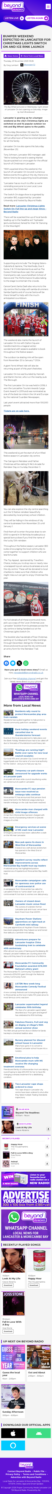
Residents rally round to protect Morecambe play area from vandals (25, 714)
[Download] (48, 1129)
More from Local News (33, 56)
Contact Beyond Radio (19, 1471)
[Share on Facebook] (6, 663)
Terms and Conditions (34, 1474)
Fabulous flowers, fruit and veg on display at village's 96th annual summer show (31, 1025)
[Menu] (48, 6)
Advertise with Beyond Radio (26, 1477)
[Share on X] (19, 663)
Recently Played (11, 1138)
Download (8, 1285)
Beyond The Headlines (27, 1113)
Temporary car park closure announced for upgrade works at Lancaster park (25, 773)
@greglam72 (29, 65)
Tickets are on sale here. (17, 411)
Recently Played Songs (22, 1244)
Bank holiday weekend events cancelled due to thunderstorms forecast (31, 732)
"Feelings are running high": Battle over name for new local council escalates (31, 753)
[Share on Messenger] (12, 663)
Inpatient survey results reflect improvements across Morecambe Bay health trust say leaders (26, 863)
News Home (12, 56)
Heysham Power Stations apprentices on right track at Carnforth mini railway (30, 922)
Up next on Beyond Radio (23, 1341)
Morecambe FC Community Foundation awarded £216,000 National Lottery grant (31, 966)
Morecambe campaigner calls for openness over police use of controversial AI (30, 883)
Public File (39, 1471)
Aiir (39, 1490)
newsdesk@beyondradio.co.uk (28, 673)
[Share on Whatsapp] (26, 663)
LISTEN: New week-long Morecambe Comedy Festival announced (30, 987)
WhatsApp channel (26, 678)
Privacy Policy (13, 1474)
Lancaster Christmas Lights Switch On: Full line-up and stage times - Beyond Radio (25, 209)
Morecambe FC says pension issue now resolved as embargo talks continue (30, 792)
